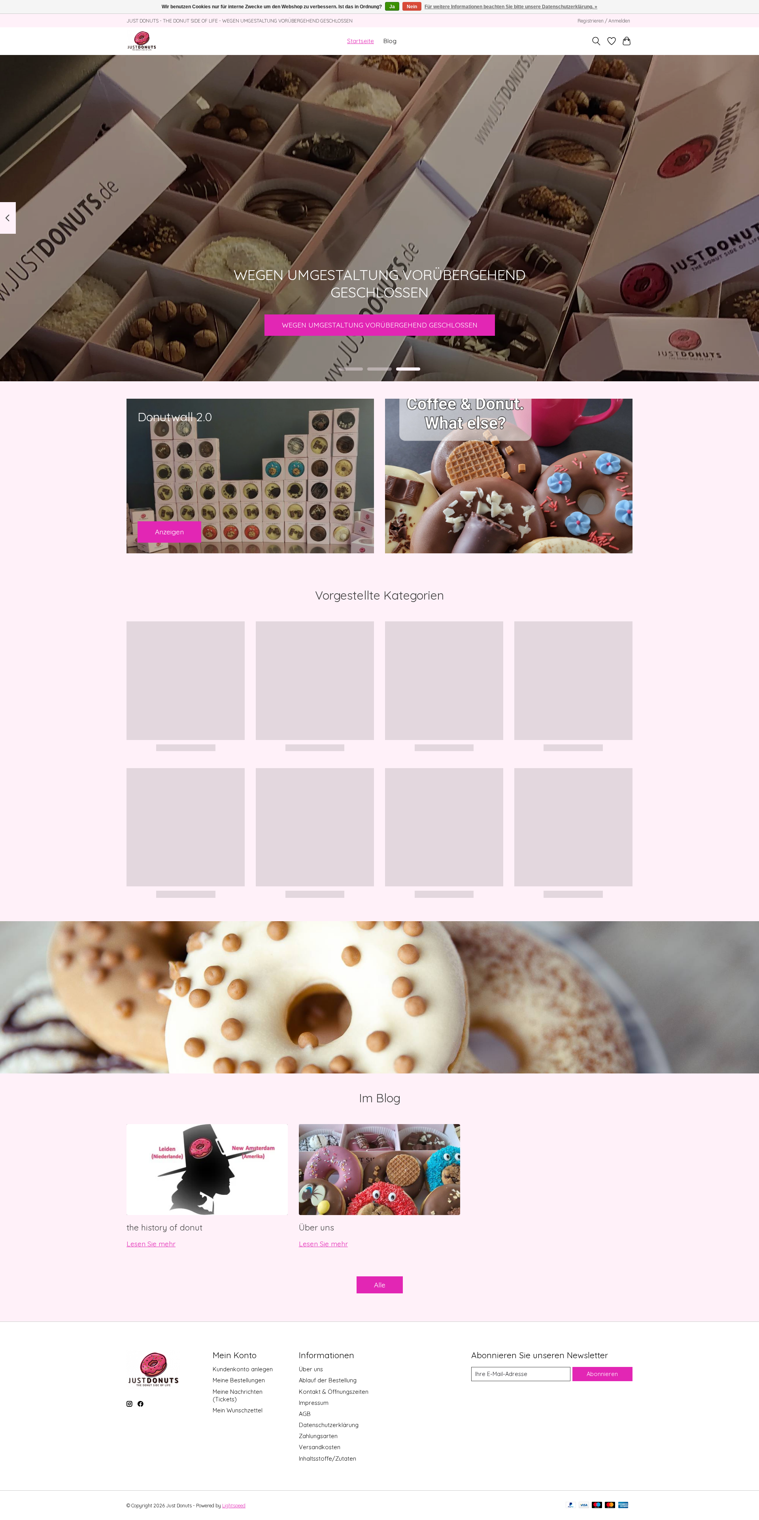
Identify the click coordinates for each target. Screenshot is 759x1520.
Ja (392, 6)
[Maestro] (597, 1505)
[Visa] (584, 1505)
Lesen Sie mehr (151, 1243)
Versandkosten (319, 1447)
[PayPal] (571, 1505)
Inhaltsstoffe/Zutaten (327, 1458)
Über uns (316, 1227)
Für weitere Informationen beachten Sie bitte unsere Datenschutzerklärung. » (511, 6)
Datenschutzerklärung (329, 1425)
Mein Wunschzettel (237, 1410)
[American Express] (623, 1505)
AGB (305, 1414)
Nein (412, 6)
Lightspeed (233, 1506)
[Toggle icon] (596, 41)
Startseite (360, 41)
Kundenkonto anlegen (243, 1369)
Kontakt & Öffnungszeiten (333, 1391)
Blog (389, 41)
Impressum (314, 1402)
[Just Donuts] (141, 41)
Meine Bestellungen (239, 1380)
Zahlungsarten (318, 1436)
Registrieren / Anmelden (604, 21)
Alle (379, 1284)
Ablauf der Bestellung (328, 1380)
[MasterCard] (610, 1505)
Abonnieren (602, 1374)
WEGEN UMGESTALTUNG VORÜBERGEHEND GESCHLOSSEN (380, 324)
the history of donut (164, 1227)
